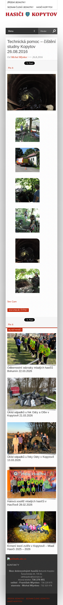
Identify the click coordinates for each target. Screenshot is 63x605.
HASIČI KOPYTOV (44, 7)
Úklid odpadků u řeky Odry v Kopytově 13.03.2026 (30, 458)
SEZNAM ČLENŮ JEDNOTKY (20, 7)
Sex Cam (12, 301)
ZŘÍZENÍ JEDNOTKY (16, 2)
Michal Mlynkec (19, 57)
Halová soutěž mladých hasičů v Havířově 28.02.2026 (27, 503)
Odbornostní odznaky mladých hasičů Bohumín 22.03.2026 (30, 369)
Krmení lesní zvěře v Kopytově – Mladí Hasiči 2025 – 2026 (30, 547)
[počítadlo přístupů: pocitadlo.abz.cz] (16, 559)
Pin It (10, 68)
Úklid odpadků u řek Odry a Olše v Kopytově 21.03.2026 (28, 414)
